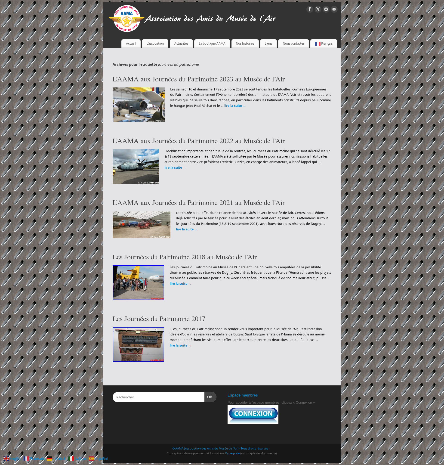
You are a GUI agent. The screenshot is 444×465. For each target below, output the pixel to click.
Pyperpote (232, 453)
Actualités (181, 43)
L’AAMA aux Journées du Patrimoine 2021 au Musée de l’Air (199, 202)
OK (208, 397)
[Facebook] (309, 10)
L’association (155, 43)
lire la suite (235, 105)
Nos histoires (245, 43)
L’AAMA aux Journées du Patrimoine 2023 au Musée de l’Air (199, 78)
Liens (268, 43)
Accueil (131, 43)
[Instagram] (326, 10)
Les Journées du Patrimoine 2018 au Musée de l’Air (185, 256)
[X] (317, 10)
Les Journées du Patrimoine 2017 (159, 318)
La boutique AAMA (212, 43)
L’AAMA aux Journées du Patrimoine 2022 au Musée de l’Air (199, 140)
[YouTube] (334, 10)
